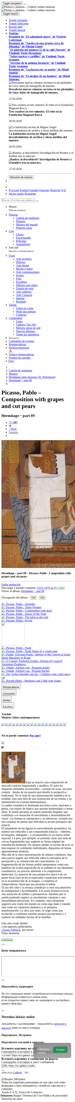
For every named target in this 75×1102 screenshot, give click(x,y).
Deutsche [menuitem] (55, 190)
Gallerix (17, 1072)
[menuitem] (63, 190)
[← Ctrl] (16, 620)
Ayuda (5, 1092)
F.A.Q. (14, 1092)
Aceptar (60, 1049)
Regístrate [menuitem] (30, 193)
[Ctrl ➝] (16, 647)
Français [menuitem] (44, 190)
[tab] (13, 422)
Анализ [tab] (13, 432)
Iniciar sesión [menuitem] (16, 193)
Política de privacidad (55, 1095)
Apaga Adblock (11, 929)
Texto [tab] (13, 428)
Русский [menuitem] (14, 190)
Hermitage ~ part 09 (32, 591)
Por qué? (35, 735)
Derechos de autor (11, 1098)
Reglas (17, 1095)
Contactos (36, 1092)
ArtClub (21, 249)
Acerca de (24, 1092)
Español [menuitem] (34, 190)
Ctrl (33, 597)
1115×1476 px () (50, 587)
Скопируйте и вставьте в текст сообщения (27, 1062)
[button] (18, 20)
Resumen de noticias (21, 177)
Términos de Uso (32, 1095)
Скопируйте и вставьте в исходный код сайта (29, 1051)
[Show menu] (24, 4)
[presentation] (41, 435)
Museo (17, 208)
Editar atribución (11, 584)
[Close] (37, 201)
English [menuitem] (24, 190)
